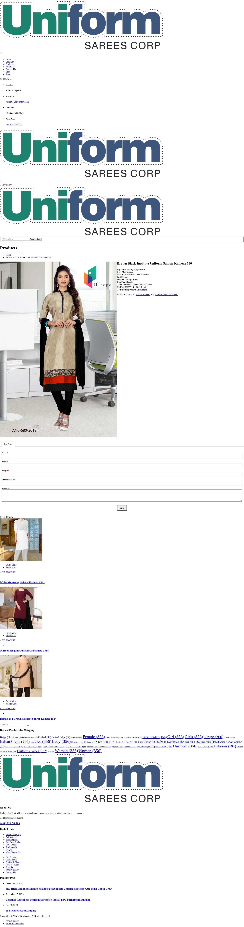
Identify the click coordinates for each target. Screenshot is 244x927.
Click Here (142, 289)
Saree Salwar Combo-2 (33, 747)
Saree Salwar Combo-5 (99, 747)
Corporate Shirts (30, 738)
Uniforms (225, 746)
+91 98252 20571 (14, 124)
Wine (51, 751)
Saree (194, 741)
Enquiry (6, 488)
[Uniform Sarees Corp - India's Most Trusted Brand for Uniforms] (81, 49)
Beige (5, 737)
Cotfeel (44, 737)
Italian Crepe (15, 741)
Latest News (11, 859)
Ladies (40, 741)
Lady (61, 741)
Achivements (11, 837)
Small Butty (144, 747)
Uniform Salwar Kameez (166, 294)
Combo (17, 737)
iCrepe (213, 737)
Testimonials (11, 847)
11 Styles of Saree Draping (21, 910)
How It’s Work (12, 865)
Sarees (210, 741)
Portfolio (9, 867)
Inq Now (8, 444)
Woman (66, 750)
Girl (175, 736)
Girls (194, 736)
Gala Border (154, 737)
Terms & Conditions (15, 923)
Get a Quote (11, 844)
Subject (5, 470)
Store (8, 74)
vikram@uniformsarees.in (17, 102)
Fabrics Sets (76, 737)
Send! (122, 508)
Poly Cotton (147, 741)
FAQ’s (9, 850)
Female (94, 736)
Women (90, 750)
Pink (133, 742)
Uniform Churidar (205, 747)
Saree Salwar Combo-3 (54, 747)
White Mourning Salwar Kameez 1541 (22, 582)
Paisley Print (122, 742)
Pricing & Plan (12, 862)
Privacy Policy (12, 870)
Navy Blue (105, 741)
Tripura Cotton (161, 746)
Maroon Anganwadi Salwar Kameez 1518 (24, 650)
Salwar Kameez (143, 294)
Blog (8, 72)
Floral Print (112, 737)
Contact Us (11, 69)
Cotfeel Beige (61, 737)
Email (5, 462)
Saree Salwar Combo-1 (14, 747)
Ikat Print (229, 737)
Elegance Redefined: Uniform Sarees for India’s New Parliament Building (48, 899)
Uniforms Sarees (32, 751)
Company (10, 61)
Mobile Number (9, 479)
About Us (10, 66)
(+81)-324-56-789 (10, 823)
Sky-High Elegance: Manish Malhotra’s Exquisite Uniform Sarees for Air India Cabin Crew (59, 888)
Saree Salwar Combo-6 (124, 746)
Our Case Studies (13, 842)
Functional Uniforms (130, 737)
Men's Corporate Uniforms (83, 742)
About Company (13, 834)
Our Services (11, 857)
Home (8, 59)
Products (9, 64)
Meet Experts (12, 839)
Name (5, 453)
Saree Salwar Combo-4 (76, 747)
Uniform (185, 746)
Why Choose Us (13, 852)
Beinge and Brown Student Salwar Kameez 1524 (28, 718)
